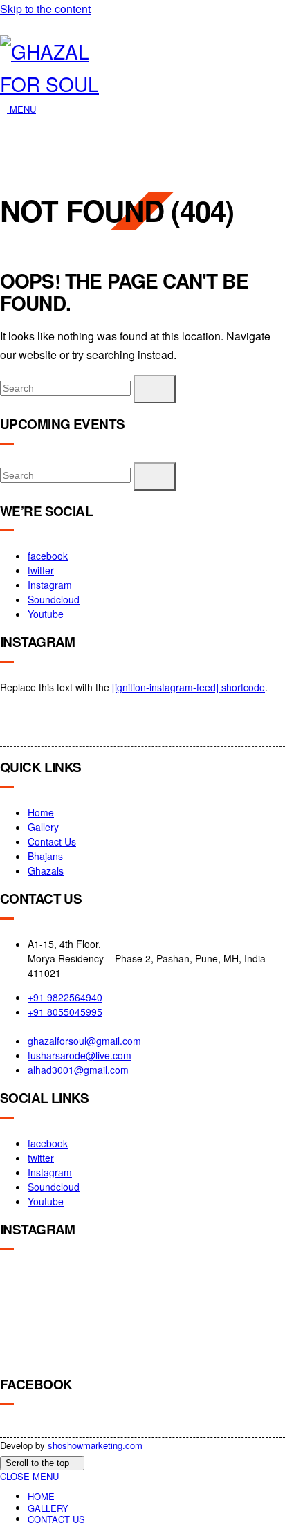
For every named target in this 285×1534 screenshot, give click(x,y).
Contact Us (52, 841)
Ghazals (46, 870)
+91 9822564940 (65, 997)
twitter (41, 570)
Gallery (43, 827)
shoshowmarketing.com (95, 1445)
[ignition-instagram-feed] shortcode (188, 687)
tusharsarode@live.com (79, 1055)
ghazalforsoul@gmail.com (84, 1041)
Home (41, 812)
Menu (21, 109)
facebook (48, 556)
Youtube (46, 614)
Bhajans (45, 856)
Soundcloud (54, 599)
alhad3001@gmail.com (78, 1070)
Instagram (50, 585)
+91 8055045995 (65, 1012)
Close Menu (29, 1476)
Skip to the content (45, 9)
